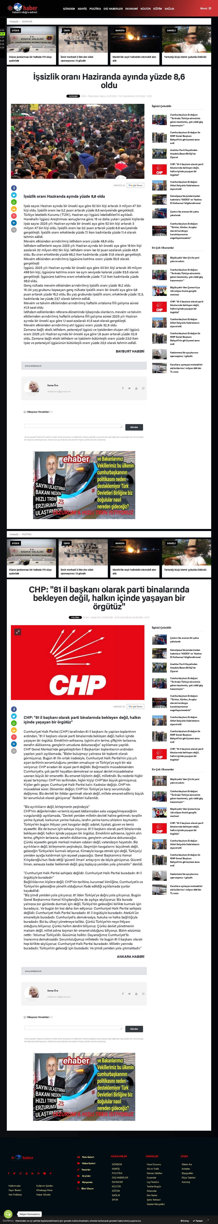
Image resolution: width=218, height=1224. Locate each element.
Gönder (134, 427)
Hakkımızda (14, 1185)
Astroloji (186, 1182)
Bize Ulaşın (87, 1188)
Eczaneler (151, 1177)
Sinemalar (152, 1190)
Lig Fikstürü (153, 1182)
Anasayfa (14, 21)
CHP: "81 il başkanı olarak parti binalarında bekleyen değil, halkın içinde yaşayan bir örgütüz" (186, 169)
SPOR (115, 1199)
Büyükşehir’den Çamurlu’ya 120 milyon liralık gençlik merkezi (185, 291)
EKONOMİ (131, 9)
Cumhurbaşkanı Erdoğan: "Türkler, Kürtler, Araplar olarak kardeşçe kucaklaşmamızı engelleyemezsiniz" (184, 230)
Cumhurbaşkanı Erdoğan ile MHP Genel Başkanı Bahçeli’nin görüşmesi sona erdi (185, 138)
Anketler (186, 1168)
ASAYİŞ (82, 9)
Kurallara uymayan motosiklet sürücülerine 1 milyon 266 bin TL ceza (186, 368)
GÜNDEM (69, 9)
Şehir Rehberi (154, 1199)
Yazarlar (86, 1169)
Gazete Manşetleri (156, 1204)
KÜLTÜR (146, 9)
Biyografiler (187, 1173)
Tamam (199, 1220)
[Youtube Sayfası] (28, 1173)
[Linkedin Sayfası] (34, 1173)
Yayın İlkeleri (15, 1190)
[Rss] (40, 1173)
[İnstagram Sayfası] (22, 1173)
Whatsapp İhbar (44, 1190)
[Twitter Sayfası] (15, 1173)
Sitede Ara (187, 1164)
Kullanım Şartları (44, 1185)
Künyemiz (87, 1182)
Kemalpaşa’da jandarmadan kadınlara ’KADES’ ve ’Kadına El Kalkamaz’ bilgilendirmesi (186, 199)
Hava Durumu (154, 1164)
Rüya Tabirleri (188, 1177)
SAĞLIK (169, 9)
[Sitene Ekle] (52, 1173)
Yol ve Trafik (153, 1168)
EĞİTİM (157, 9)
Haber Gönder (43, 1194)
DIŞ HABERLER (113, 9)
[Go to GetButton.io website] (8, 1221)
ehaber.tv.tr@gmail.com (59, 391)
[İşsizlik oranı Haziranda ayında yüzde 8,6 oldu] (77, 141)
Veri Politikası (15, 1194)
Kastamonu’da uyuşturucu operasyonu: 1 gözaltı (184, 354)
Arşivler (86, 1175)
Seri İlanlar (152, 1195)
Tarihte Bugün (154, 1186)
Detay (186, 1220)
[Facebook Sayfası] (10, 1173)
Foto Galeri (88, 1157)
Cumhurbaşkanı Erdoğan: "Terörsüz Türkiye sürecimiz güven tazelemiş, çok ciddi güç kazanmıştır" (186, 120)
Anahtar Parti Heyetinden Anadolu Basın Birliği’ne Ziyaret (183, 153)
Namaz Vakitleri (154, 1173)
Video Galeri (88, 1163)
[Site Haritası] (46, 1173)
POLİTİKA (95, 9)
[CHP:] (77, 662)
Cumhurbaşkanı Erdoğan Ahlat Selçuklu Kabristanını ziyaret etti (184, 185)
